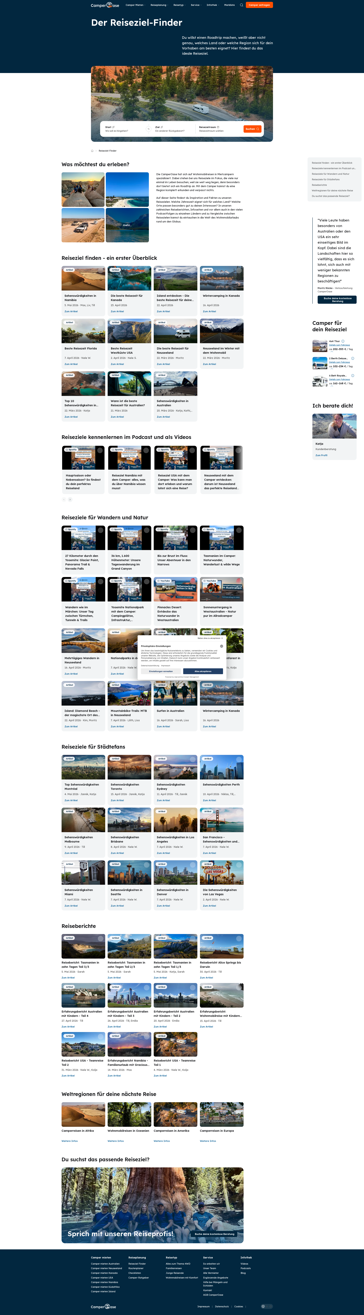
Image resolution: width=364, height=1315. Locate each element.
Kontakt (207, 1290)
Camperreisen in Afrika (78, 1130)
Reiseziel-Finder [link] (107, 150)
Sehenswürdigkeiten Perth (221, 784)
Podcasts (246, 1268)
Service (195, 5)
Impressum (203, 1306)
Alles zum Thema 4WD (178, 1263)
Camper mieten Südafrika (105, 1286)
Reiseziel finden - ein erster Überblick (332, 162)
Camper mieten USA (102, 1277)
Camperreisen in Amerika (171, 1130)
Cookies (238, 1306)
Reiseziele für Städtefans (326, 179)
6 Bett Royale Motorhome (337, 375)
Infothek (212, 5)
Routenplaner (135, 1268)
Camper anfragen (259, 5)
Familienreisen (174, 1268)
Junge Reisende (175, 1273)
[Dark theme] (270, 1306)
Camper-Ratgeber (138, 1277)
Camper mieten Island (103, 1291)
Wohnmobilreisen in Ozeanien (128, 1130)
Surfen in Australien (170, 711)
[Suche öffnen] (241, 5)
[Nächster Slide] (70, 499)
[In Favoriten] (100, 270)
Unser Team (209, 1268)
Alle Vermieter (211, 1273)
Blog (243, 1273)
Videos (244, 1263)
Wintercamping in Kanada (221, 295)
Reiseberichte (319, 185)
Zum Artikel (71, 311)
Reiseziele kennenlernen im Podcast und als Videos (335, 168)
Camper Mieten (134, 5)
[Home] (92, 151)
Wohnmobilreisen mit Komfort (182, 1277)
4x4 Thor (334, 341)
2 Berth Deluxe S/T (337, 358)
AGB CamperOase (213, 1294)
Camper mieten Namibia (104, 1282)
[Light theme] (267, 1306)
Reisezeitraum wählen (211, 130)
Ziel (157, 127)
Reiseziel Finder (137, 1263)
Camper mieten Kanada (104, 1273)
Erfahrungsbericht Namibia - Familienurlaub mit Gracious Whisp (128, 1065)
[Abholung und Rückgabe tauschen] (148, 129)
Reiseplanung (158, 5)
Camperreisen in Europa (217, 1130)
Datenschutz (222, 1306)
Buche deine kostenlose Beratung (214, 1234)
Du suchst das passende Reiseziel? (331, 196)
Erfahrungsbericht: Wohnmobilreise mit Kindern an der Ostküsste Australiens (220, 1016)
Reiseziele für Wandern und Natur (330, 173)
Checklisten (134, 1273)
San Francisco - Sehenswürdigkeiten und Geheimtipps (220, 841)
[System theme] (263, 1306)
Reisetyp (179, 5)
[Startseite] (105, 5)
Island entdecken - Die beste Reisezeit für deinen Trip (175, 300)
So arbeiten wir (211, 1263)
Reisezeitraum (207, 127)
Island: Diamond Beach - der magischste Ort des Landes (82, 715)
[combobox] (125, 131)
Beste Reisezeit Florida (81, 348)
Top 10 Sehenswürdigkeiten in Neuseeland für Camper (81, 405)
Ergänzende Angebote (215, 1277)
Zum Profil (321, 455)
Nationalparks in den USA (129, 658)
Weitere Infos (70, 1141)
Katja (319, 443)
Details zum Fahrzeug (339, 345)
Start (108, 127)
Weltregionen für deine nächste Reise (332, 190)
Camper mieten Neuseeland (106, 1268)
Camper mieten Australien (105, 1263)
